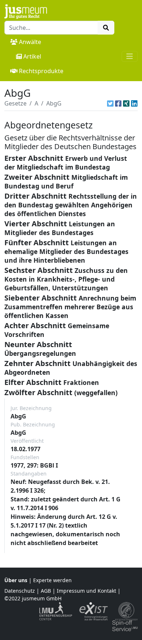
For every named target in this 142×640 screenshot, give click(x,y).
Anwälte (30, 42)
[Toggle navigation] (130, 56)
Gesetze (15, 103)
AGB (46, 590)
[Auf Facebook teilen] (118, 103)
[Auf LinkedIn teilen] (134, 103)
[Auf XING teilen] (126, 103)
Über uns (15, 580)
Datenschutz (19, 590)
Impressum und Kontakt (86, 590)
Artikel (32, 56)
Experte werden (52, 580)
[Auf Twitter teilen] (110, 103)
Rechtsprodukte (41, 71)
